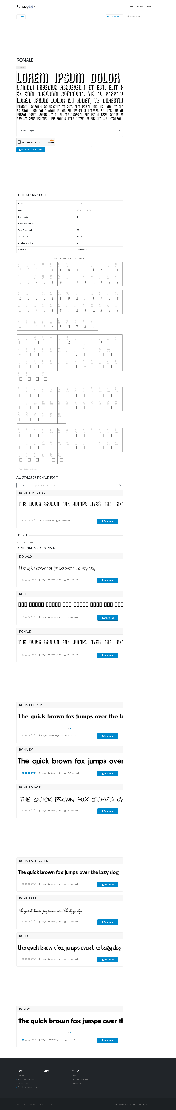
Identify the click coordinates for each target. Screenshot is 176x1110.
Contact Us (77, 1083)
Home (131, 7)
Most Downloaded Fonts (27, 1087)
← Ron (21, 16)
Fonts (140, 7)
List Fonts (21, 1076)
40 (24, 485)
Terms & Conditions (121, 1104)
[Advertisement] (69, 39)
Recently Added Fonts (26, 1079)
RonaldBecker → (114, 16)
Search (149, 7)
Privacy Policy (136, 1104)
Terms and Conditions (104, 146)
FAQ (74, 1076)
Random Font (23, 1083)
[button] (69, 728)
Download (109, 521)
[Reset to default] (120, 485)
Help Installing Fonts (81, 1079)
